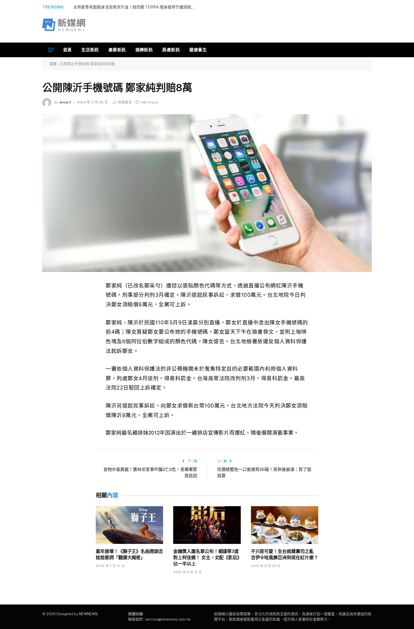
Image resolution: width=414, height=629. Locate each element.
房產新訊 (171, 49)
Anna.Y (65, 102)
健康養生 (198, 49)
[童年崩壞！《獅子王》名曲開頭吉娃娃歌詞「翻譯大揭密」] (129, 525)
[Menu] (51, 50)
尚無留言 (125, 102)
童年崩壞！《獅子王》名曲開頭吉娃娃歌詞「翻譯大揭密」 (129, 554)
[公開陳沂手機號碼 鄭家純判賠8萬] (207, 193)
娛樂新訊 (144, 49)
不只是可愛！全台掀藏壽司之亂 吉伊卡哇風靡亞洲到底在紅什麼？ (284, 554)
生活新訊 (90, 49)
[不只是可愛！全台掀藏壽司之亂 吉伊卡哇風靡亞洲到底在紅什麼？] (284, 525)
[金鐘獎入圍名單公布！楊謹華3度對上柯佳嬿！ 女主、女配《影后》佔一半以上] (207, 525)
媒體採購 (135, 614)
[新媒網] (63, 25)
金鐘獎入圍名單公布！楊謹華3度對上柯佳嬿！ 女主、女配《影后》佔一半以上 (206, 557)
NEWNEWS (88, 614)
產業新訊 (117, 49)
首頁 (67, 49)
